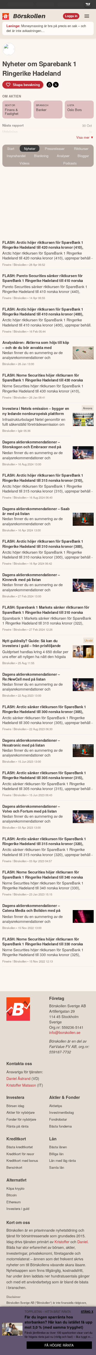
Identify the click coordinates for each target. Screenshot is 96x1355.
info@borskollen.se (64, 1032)
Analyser (63, 155)
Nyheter (29, 148)
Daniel (82, 1241)
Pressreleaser (55, 148)
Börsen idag (15, 1105)
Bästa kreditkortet (19, 1147)
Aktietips (55, 1105)
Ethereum (13, 1201)
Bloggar (83, 155)
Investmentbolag (61, 1112)
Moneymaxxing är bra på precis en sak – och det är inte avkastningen (46, 28)
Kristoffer (62, 1241)
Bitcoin (11, 1195)
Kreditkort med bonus (22, 1160)
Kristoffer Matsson (21, 1085)
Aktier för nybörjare (20, 1112)
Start (10, 148)
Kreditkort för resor (20, 1153)
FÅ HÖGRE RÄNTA (59, 1345)
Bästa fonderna (60, 1126)
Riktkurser (81, 148)
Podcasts (70, 163)
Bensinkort (14, 1167)
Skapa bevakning (26, 85)
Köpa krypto (15, 1188)
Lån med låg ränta (62, 1160)
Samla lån (56, 1167)
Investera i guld (17, 1208)
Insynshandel (16, 155)
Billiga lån (56, 1153)
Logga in (71, 16)
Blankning (41, 155)
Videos (24, 163)
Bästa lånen (58, 1147)
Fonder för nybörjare (21, 1119)
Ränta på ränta (17, 1126)
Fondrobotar (58, 1119)
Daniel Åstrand (18, 1078)
